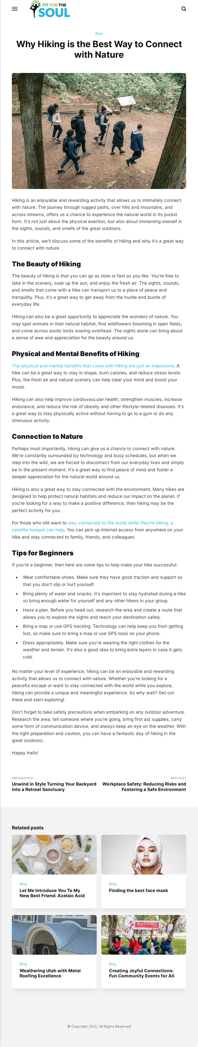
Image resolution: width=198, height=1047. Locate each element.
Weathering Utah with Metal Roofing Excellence (50, 973)
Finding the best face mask (138, 890)
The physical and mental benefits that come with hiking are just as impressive (93, 365)
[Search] (184, 8)
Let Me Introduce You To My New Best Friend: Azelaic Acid (52, 892)
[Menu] (15, 9)
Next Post (144, 784)
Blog (99, 33)
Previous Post (54, 784)
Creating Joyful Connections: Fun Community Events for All (141, 973)
